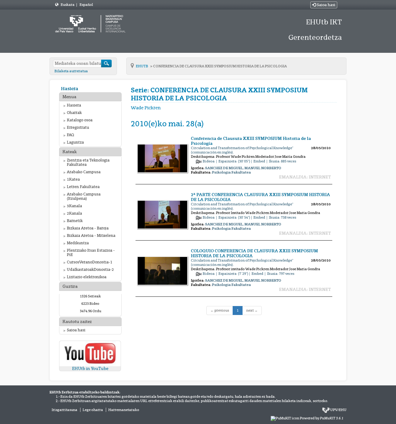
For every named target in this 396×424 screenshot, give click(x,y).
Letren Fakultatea (83, 187)
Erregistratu (78, 127)
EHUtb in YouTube (90, 368)
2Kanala (74, 213)
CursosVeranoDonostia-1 (89, 262)
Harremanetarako (123, 410)
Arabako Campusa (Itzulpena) (84, 196)
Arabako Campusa (84, 172)
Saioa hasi (325, 5)
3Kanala (74, 206)
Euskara (68, 4)
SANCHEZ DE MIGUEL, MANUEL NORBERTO (243, 168)
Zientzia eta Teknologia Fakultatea (88, 162)
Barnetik (75, 221)
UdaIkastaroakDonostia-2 (90, 269)
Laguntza (75, 142)
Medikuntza (78, 243)
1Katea (73, 179)
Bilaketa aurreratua (71, 71)
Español (86, 4)
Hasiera (69, 88)
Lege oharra (93, 410)
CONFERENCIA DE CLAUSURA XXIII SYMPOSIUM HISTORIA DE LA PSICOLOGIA (220, 66)
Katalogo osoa (80, 120)
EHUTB (142, 66)
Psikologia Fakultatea (231, 172)
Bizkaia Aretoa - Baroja (88, 228)
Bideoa (209, 161)
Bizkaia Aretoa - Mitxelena (91, 235)
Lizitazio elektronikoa (86, 277)
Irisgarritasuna (64, 410)
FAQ (70, 135)
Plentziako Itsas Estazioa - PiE (91, 252)
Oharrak (74, 113)
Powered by (321, 418)
